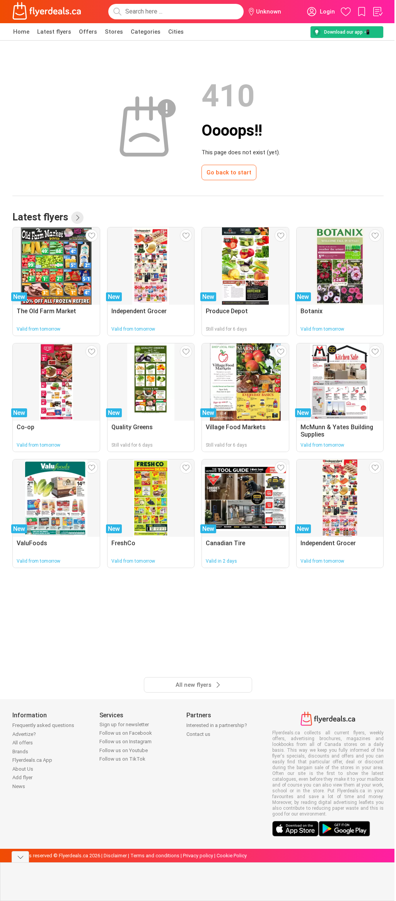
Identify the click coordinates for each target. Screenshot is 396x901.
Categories (145, 31)
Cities (176, 31)
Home (21, 31)
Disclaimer (115, 855)
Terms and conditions (154, 855)
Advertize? (24, 734)
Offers (88, 31)
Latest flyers (54, 31)
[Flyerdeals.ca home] (46, 11)
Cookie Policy (232, 855)
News (18, 786)
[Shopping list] (377, 11)
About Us (22, 769)
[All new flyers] (77, 218)
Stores (114, 31)
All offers (22, 743)
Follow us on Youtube (123, 750)
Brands (20, 751)
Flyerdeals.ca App (32, 760)
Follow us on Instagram (125, 741)
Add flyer (22, 777)
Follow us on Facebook (125, 733)
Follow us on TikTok (122, 759)
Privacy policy (198, 855)
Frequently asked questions (43, 725)
